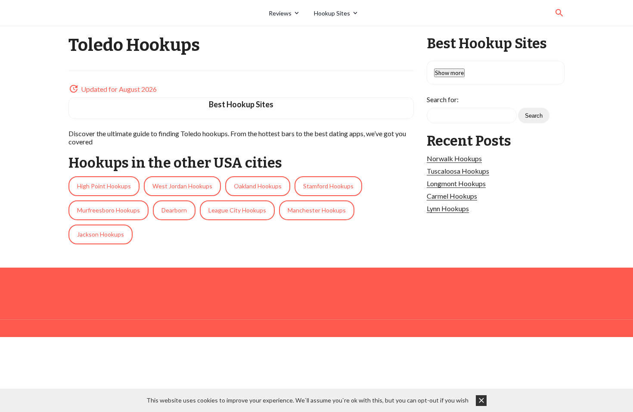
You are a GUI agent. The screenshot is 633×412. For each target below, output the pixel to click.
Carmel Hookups (452, 196)
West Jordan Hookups (182, 186)
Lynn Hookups (448, 208)
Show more (449, 72)
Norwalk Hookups (454, 158)
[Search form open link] (559, 13)
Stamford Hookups (328, 186)
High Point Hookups (104, 186)
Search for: (443, 99)
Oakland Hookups (258, 186)
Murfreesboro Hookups (108, 210)
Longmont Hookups (456, 183)
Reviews (280, 13)
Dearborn (174, 210)
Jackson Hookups (100, 234)
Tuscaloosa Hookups (458, 171)
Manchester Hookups (317, 210)
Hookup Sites (332, 13)
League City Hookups (237, 210)
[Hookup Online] (165, 13)
